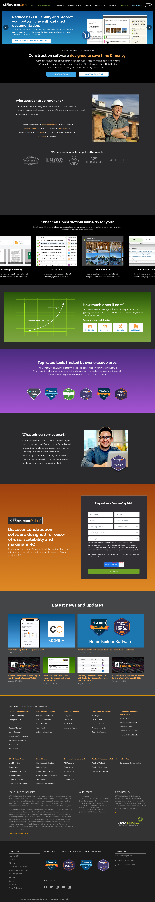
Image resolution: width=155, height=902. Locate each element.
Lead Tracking (14, 763)
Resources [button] (99, 5)
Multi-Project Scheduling (130, 731)
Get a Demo (137, 5)
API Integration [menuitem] (15, 874)
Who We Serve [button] (73, 5)
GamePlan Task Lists (44, 724)
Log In (148, 5)
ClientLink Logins (16, 779)
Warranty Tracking (71, 728)
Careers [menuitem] (12, 881)
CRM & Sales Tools (16, 759)
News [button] (87, 5)
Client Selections (15, 724)
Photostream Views (44, 771)
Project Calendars (43, 720)
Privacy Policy (64, 899)
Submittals (68, 767)
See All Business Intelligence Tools (31, 41)
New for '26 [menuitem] (124, 5)
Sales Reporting (15, 775)
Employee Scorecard (128, 723)
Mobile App (124, 759)
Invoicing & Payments (17, 740)
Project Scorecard (127, 718)
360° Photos (41, 779)
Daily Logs (68, 716)
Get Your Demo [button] (61, 74)
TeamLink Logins (99, 732)
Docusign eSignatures (45, 784)
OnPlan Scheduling (44, 716)
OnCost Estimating (16, 716)
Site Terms (54, 899)
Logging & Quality (71, 711)
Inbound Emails (98, 724)
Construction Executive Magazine (97, 801)
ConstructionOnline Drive (46, 775)
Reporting (68, 775)
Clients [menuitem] (12, 863)
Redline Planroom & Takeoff (104, 759)
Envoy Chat (97, 720)
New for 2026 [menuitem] (15, 856)
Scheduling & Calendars (46, 711)
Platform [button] (59, 5)
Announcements (99, 728)
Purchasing (13, 744)
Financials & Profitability (129, 735)
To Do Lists (68, 724)
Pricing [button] (111, 5)
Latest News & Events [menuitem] (18, 867)
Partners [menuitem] (12, 877)
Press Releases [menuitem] (15, 888)
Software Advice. (98, 812)
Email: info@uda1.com (126, 860)
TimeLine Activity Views (18, 784)
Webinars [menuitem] (13, 885)
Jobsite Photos (42, 767)
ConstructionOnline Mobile (130, 763)
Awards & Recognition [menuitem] (18, 870)
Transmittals (69, 771)
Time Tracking (42, 728)
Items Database (15, 732)
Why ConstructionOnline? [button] (40, 5)
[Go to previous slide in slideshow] (6, 27)
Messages (96, 716)
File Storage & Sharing (45, 763)
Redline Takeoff (15, 728)
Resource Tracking (127, 727)
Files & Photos (42, 759)
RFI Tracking (69, 763)
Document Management (74, 759)
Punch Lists (68, 720)
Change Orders (15, 720)
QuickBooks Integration (18, 736)
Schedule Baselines (44, 732)
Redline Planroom (99, 767)
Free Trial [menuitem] (13, 860)
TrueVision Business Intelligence (129, 712)
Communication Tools (101, 711)
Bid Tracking (13, 748)
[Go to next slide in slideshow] (149, 27)
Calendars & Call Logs (17, 771)
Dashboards (69, 779)
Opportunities (14, 767)
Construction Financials (19, 711)
